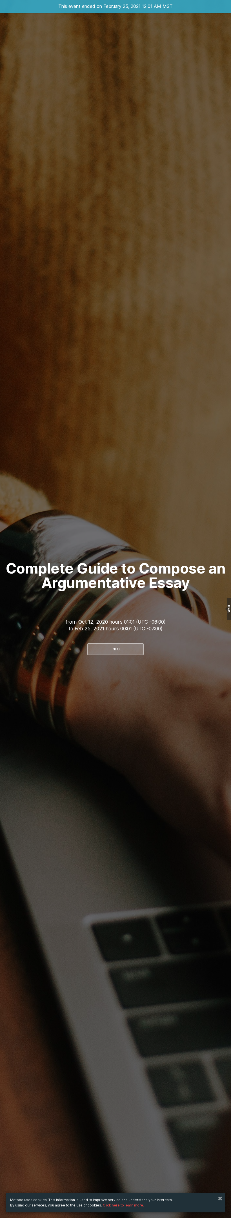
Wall (229, 609)
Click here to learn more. (123, 1205)
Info (116, 649)
